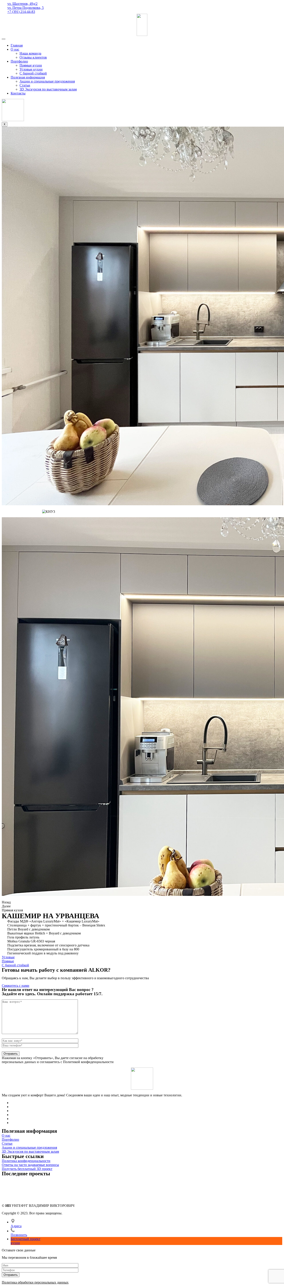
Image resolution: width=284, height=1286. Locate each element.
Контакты (18, 93)
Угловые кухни (31, 69)
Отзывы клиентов (33, 57)
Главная (17, 45)
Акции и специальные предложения (47, 81)
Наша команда (30, 53)
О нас (15, 49)
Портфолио (19, 61)
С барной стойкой (33, 73)
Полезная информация (28, 77)
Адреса (16, 1226)
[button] (8, 957)
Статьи (25, 85)
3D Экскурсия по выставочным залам (48, 89)
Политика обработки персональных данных (35, 1282)
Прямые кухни (31, 65)
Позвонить (19, 1235)
